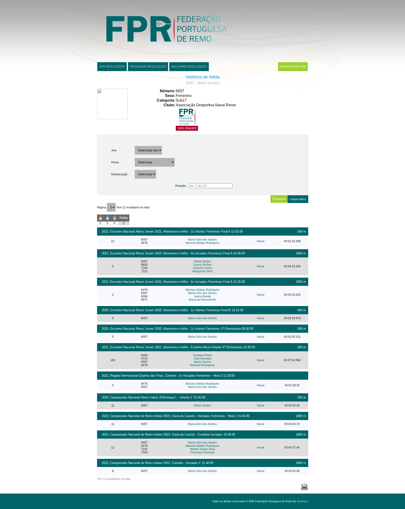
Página (102, 207)
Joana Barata (202, 296)
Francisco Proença (202, 452)
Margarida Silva (202, 271)
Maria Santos (202, 261)
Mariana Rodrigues (202, 365)
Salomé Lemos (202, 268)
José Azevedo (202, 358)
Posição (180, 186)
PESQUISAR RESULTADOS (148, 66)
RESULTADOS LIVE (293, 66)
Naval (260, 241)
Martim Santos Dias (202, 449)
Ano (113, 150)
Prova (115, 162)
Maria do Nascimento (202, 299)
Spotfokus (302, 501)
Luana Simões (202, 264)
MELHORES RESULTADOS (189, 66)
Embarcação (119, 174)
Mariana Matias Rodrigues (202, 243)
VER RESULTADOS (112, 66)
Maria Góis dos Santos (202, 239)
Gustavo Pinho (202, 355)
